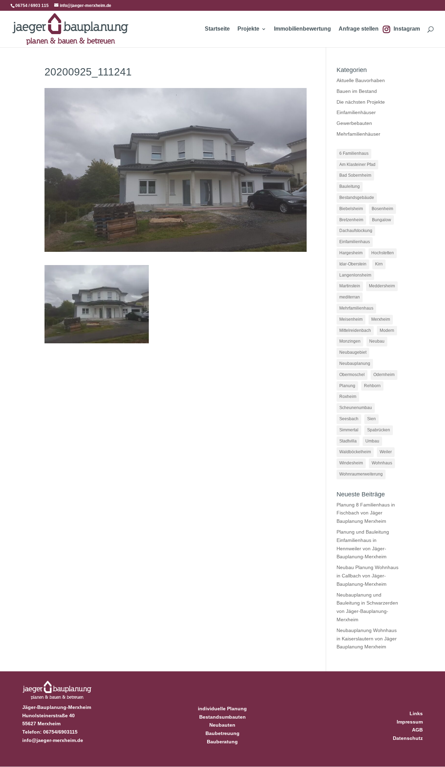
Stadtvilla (348, 441)
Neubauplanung (354, 363)
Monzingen (350, 341)
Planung (347, 385)
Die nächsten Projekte (361, 102)
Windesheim (351, 463)
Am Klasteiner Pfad (357, 164)
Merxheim (380, 319)
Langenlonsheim (355, 275)
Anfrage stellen (359, 29)
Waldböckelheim (355, 451)
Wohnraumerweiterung (361, 474)
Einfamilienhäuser (356, 112)
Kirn (379, 264)
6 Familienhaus (354, 153)
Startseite (217, 29)
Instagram (407, 29)
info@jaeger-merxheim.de (52, 740)
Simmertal (348, 430)
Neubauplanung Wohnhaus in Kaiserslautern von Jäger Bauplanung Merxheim (367, 639)
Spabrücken (378, 430)
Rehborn (372, 385)
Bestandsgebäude (356, 197)
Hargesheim (351, 252)
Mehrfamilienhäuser (358, 134)
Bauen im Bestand (357, 91)
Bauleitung (349, 186)
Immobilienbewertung (302, 29)
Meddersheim (382, 285)
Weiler (386, 451)
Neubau (377, 341)
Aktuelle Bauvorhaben (361, 80)
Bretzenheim (351, 219)
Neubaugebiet (352, 352)
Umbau (372, 441)
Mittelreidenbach (355, 330)
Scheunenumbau (355, 407)
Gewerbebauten (354, 123)
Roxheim (347, 396)
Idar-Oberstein (352, 264)
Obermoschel (352, 374)
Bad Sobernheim (355, 175)
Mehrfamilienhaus (356, 308)
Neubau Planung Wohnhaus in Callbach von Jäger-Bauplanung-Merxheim (367, 576)
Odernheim (384, 374)
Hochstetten (382, 252)
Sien (371, 418)
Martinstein (349, 285)
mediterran (349, 297)
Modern (387, 330)
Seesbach (348, 418)
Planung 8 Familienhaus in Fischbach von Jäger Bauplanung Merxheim (366, 513)
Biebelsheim (351, 208)
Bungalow (381, 219)
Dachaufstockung (355, 230)
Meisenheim (351, 319)
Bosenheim (382, 208)
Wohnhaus (382, 463)
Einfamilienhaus (354, 241)
